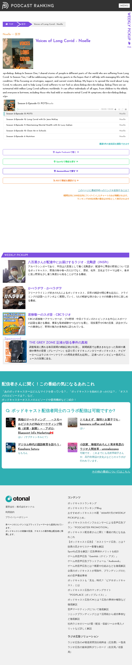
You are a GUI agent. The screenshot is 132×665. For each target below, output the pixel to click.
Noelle (7, 34)
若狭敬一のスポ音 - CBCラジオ (49, 314)
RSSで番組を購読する (66, 181)
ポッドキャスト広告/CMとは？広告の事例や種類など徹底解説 (97, 602)
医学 (17, 34)
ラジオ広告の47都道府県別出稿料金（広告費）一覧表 (97, 642)
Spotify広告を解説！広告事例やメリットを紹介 (93, 551)
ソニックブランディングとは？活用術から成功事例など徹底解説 (96, 616)
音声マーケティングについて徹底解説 (88, 609)
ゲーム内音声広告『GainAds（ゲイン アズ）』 (93, 556)
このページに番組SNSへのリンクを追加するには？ (103, 190)
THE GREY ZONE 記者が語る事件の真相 (58, 342)
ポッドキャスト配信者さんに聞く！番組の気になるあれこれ (96, 535)
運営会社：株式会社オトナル (20, 507)
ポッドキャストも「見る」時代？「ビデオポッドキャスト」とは (96, 583)
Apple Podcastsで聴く (66, 152)
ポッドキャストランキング (82, 503)
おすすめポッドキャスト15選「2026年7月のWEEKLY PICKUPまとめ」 (96, 515)
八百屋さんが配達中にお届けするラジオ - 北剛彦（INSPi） (69, 262)
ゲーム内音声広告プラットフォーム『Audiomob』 (95, 561)
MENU (124, 5)
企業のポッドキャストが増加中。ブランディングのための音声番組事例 (96, 573)
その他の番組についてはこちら (111, 472)
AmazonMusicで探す (66, 171)
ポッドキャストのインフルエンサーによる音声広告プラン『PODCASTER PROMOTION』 (96, 525)
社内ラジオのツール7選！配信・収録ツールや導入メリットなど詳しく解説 (96, 626)
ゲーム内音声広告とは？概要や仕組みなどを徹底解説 (96, 566)
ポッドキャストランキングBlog (84, 508)
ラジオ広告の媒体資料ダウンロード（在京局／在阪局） (95, 649)
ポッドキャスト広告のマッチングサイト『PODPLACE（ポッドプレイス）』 (89, 592)
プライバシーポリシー (17, 517)
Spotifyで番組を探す (66, 162)
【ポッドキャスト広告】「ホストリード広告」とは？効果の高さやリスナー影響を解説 (96, 544)
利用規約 (10, 512)
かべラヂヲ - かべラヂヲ (45, 288)
